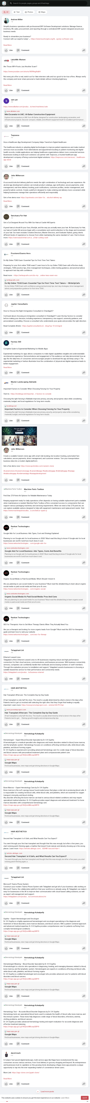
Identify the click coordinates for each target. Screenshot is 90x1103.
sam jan (14, 100)
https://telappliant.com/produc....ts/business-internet (24, 672)
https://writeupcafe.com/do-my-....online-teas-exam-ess (35, 275)
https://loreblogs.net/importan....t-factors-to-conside (31, 394)
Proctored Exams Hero (20, 253)
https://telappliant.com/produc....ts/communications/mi (25, 897)
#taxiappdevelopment (38, 473)
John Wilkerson (17, 175)
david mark (16, 1053)
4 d (12, 384)
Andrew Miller (17, 19)
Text (17, 12)
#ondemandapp (23, 473)
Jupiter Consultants (19, 304)
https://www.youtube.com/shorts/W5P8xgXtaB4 (22, 72)
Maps (43, 12)
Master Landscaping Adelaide (23, 382)
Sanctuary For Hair (19, 216)
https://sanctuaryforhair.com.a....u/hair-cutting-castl (28, 238)
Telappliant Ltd (17, 650)
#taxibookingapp (49, 471)
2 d (12, 62)
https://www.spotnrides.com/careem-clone (37, 466)
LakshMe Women (18, 60)
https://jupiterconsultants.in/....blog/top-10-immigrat (42, 326)
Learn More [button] (65, 1098)
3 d (12, 102)
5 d (12, 690)
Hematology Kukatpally (34, 734)
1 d (12, 22)
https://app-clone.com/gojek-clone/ (25, 1073)
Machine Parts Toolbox (34, 489)
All (7, 12)
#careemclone (9, 471)
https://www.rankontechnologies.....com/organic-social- (25, 589)
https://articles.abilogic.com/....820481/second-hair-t (39, 848)
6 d (25, 915)
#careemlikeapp (36, 471)
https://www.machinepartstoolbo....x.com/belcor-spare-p (25, 511)
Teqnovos (15, 135)
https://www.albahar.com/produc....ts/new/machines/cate (26, 107)
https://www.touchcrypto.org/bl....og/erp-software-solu (52, 39)
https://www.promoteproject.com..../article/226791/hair (43, 705)
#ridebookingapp (10, 473)
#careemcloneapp (22, 471)
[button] (48, 3)
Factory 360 (16, 342)
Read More (8, 45)
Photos (30, 12)
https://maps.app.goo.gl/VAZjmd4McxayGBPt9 (21, 755)
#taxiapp (71, 471)
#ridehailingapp (61, 471)
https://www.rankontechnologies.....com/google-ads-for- (25, 543)
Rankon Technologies (20, 526)
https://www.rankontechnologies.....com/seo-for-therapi (25, 634)
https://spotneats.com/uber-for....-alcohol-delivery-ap (41, 197)
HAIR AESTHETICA (19, 688)
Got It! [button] (85, 1098)
